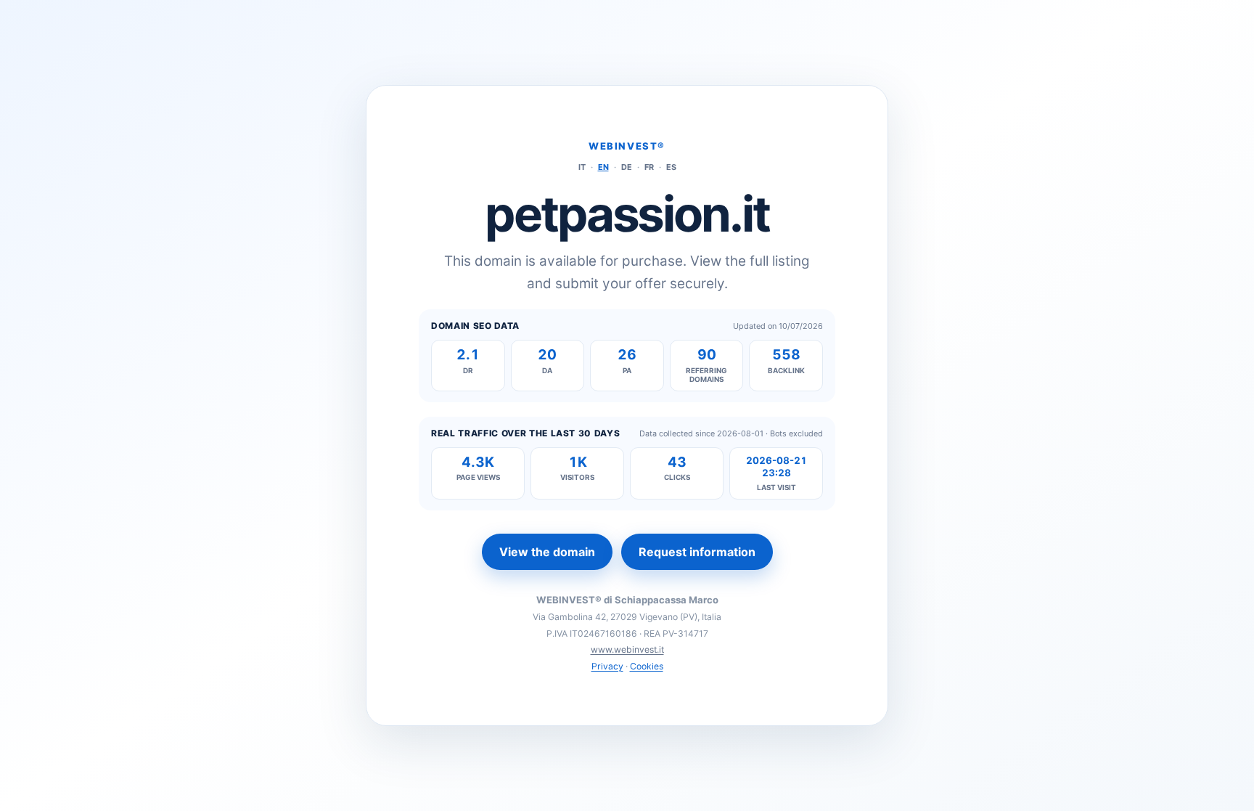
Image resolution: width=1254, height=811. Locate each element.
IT (582, 167)
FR (649, 167)
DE (626, 167)
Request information (697, 552)
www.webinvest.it (627, 649)
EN (603, 167)
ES (671, 167)
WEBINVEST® (627, 146)
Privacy (607, 666)
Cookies (646, 666)
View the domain (547, 552)
